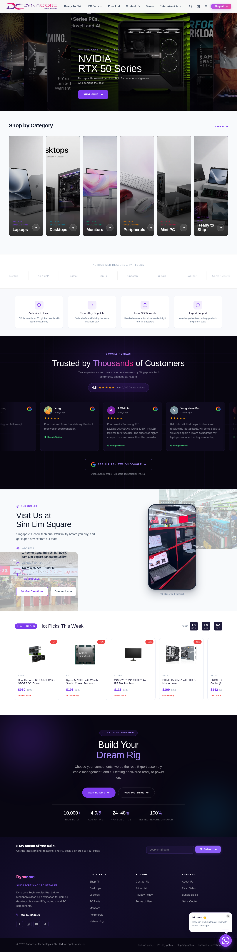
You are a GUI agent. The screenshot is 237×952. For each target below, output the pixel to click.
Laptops (95, 894)
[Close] (228, 916)
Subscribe (210, 849)
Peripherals (96, 914)
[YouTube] (36, 924)
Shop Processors (43, 97)
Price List (114, 6)
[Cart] (198, 6)
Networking (97, 921)
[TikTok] (45, 924)
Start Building (96, 792)
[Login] (206, 6)
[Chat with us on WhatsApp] (225, 940)
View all (219, 126)
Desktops (95, 888)
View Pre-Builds (134, 792)
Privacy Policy (144, 894)
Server (150, 6)
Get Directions (34, 591)
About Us (187, 881)
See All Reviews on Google (120, 464)
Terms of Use (144, 901)
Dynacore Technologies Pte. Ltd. (45, 944)
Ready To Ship (73, 6)
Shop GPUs (85, 97)
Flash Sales (189, 888)
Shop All (219, 6)
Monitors (95, 907)
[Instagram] (28, 924)
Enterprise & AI (169, 6)
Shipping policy (185, 944)
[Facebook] (19, 924)
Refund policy (146, 944)
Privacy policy (165, 944)
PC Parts (93, 6)
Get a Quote (189, 901)
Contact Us (133, 6)
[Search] (190, 6)
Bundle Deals (190, 894)
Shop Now (10, 95)
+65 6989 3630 (31, 578)
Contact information (209, 944)
